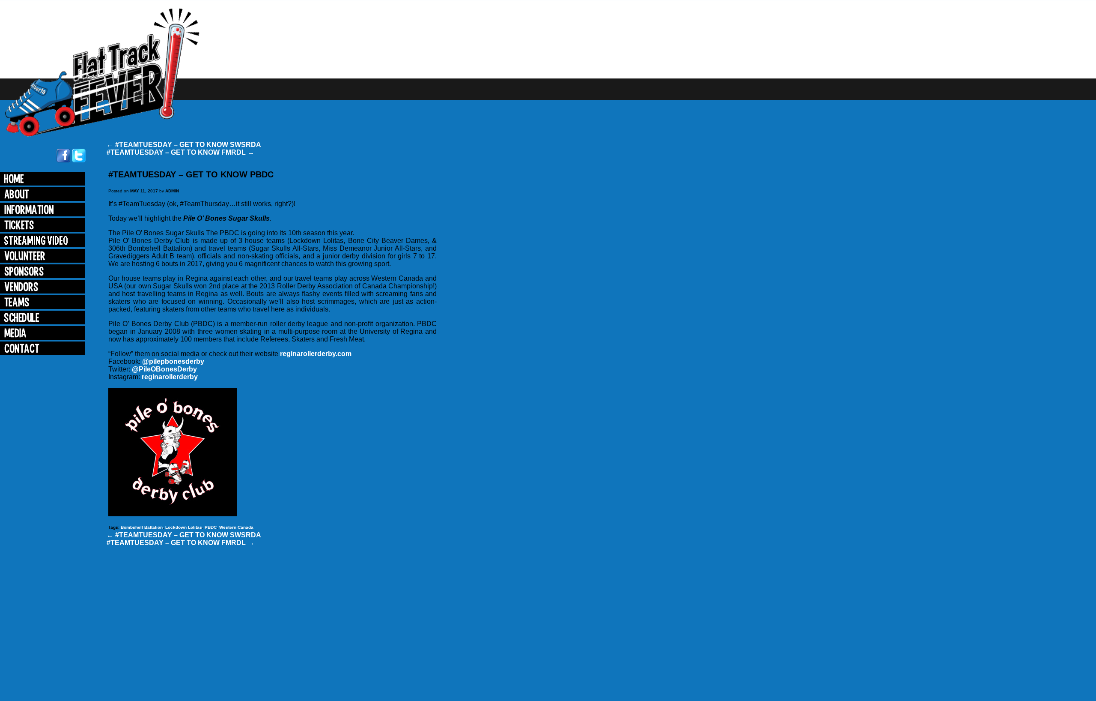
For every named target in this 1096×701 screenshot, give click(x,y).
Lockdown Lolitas (183, 527)
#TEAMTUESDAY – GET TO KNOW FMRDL (180, 152)
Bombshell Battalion (142, 527)
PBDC (211, 527)
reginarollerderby (170, 376)
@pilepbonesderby (173, 361)
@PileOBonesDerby (164, 369)
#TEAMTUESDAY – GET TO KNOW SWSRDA (184, 144)
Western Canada (236, 527)
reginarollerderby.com (315, 353)
